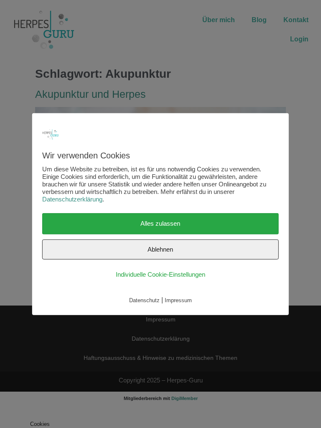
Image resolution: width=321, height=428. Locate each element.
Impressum (178, 300)
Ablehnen (160, 248)
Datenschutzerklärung (72, 199)
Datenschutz (144, 300)
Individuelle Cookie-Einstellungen (160, 274)
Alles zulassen (160, 223)
